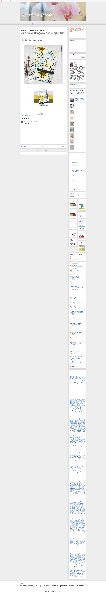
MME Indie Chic (72, 507)
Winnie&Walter (73, 575)
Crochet (82, 442)
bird (79, 423)
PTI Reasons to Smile (75, 539)
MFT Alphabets (74, 491)
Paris (81, 522)
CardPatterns (75, 429)
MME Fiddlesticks (72, 506)
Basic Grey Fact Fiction (79, 411)
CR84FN (72, 442)
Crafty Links (45, 24)
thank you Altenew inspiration (76, 556)
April (73, 165)
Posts (72, 256)
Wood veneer (81, 575)
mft (84, 490)
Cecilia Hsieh (77, 62)
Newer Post (23, 146)
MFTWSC (78, 501)
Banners (81, 408)
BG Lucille (82, 421)
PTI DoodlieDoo (82, 530)
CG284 (82, 434)
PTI (77, 527)
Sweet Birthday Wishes (76, 167)
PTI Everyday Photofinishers (76, 531)
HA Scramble (76, 463)
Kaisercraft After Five (80, 470)
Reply (25, 124)
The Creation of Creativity (76, 356)
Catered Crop (72, 434)
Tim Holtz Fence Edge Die (78, 560)
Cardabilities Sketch (73, 428)
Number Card (77, 516)
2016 (72, 182)
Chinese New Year (73, 436)
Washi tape (72, 570)
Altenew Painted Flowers (77, 396)
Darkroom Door (72, 445)
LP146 (71, 487)
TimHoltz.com (74, 281)
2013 (72, 187)
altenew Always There (74, 381)
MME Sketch (83, 509)
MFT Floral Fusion (80, 494)
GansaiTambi (76, 458)
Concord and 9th (73, 441)
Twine (74, 564)
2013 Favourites (81, 372)
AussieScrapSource (77, 405)
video (52, 33)
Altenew (71, 378)
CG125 (78, 434)
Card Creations (81, 427)
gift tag (84, 459)
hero (71, 466)
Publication (76, 541)
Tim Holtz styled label (79, 562)
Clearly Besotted (82, 439)
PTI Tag (71, 541)
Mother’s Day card (75, 168)
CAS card (77, 430)
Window (75, 574)
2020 (72, 175)
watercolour (80, 570)
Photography (77, 525)
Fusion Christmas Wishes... (76, 324)
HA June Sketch (79, 461)
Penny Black (79, 523)
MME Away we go (73, 504)
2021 (72, 174)
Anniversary (72, 404)
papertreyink (76, 522)
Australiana (71, 407)
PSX (74, 527)
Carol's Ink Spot (27, 121)
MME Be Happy (81, 504)
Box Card (81, 425)
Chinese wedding (80, 436)
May (73, 164)
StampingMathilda (75, 297)
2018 (72, 179)
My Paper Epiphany (75, 276)
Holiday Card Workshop (73, 468)
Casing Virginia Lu (78, 145)
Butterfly (76, 426)
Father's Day (76, 454)
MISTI (82, 501)
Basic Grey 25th (73, 409)
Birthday (83, 423)
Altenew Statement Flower (28, 115)
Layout (76, 486)
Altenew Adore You (80, 380)
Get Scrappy (79, 459)
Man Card (77, 488)
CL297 (71, 439)
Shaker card (72, 545)
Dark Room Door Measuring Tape (78, 444)
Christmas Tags (76, 438)
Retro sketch (76, 542)
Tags (75, 555)
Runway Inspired (73, 543)
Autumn (82, 407)
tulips (70, 564)
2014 (72, 185)
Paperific (71, 522)
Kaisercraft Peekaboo (79, 478)
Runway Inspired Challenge (77, 351)
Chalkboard (76, 435)
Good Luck (73, 298)
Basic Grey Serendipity (79, 420)
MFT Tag (80, 499)
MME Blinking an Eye (73, 505)
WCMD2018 (73, 573)
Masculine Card (73, 489)
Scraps (71, 544)
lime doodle (73, 292)
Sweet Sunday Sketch (81, 552)
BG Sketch (78, 422)
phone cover (82, 524)
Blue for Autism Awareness (78, 111)
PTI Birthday (82, 528)
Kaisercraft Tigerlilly (81, 482)
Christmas (72, 437)
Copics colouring (82, 441)
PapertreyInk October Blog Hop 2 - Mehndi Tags (79, 123)
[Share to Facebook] (41, 114)
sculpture (75, 544)
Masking (79, 489)
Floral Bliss (71, 455)
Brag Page (70, 24)
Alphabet (77, 377)
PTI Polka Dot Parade (81, 538)
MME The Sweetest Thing (76, 510)
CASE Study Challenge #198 (76, 362)
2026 (72, 155)
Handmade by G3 (74, 337)
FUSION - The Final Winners (76, 303)
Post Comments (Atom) (46, 150)
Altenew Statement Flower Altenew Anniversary (77, 400)
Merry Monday (76, 490)
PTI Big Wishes (76, 528)
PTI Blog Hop (74, 529)
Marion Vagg (82, 488)
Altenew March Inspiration (25, 39)
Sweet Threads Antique (74, 553)
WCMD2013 (77, 571)
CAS (72, 430)
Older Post (63, 146)
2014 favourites (72, 373)
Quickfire (81, 541)
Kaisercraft (72, 470)
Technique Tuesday (81, 555)
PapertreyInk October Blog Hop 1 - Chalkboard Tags (79, 99)
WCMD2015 (72, 572)
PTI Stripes (81, 540)
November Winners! (74, 348)
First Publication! (78, 104)
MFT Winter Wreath (79, 500)
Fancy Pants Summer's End (79, 453)
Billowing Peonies (74, 423)
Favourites (82, 454)
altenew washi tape (80, 401)
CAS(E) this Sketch (80, 431)
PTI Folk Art (79, 532)
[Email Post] (35, 113)
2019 (72, 177)
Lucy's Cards (73, 306)
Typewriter (79, 564)
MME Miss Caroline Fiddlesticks (75, 509)
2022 (72, 160)
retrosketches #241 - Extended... (77, 343)
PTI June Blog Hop (78, 139)
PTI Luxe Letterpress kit (74, 537)
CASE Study (73, 361)
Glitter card (72, 460)
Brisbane (71, 426)
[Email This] (37, 114)
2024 (72, 159)
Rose (83, 542)
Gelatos (82, 458)
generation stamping (73, 459)
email (82, 79)
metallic (81, 490)
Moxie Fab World (76, 513)
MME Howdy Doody (80, 506)
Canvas (75, 427)
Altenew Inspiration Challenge (76, 389)
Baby (71, 408)
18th (70, 372)
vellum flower (77, 566)
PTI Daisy (76, 530)
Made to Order (62, 24)
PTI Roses (76, 540)
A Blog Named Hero (75, 347)
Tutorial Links (53, 24)
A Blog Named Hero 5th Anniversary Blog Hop (79, 93)
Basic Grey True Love (74, 421)
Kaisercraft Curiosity (75, 473)
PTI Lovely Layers (79, 535)
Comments (73, 258)
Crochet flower (72, 443)
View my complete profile (74, 80)
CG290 (71, 435)
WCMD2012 (72, 571)
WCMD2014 (83, 571)
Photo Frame (72, 525)
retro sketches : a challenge (77, 342)
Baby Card (75, 408)
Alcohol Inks (72, 377)
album (82, 376)
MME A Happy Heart (79, 502)
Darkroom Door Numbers (76, 446)
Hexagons (82, 467)
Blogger (59, 591)
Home (23, 24)
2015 (72, 184)
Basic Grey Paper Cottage (75, 417)
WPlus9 (74, 576)
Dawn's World (74, 265)
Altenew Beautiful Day (79, 382)
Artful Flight (78, 404)
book (77, 425)
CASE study (74, 432)
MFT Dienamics (78, 493)
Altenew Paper (78, 397)
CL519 (74, 439)
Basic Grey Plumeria (74, 419)
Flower (71, 456)
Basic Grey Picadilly (79, 418)
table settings (82, 554)
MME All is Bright (80, 503)
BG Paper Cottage (72, 422)
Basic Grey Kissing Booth (74, 412)
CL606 (77, 439)
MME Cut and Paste (81, 505)
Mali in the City (77, 487)
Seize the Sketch (81, 544)
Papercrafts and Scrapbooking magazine (76, 521)
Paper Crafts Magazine (77, 519)
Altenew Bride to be (73, 383)
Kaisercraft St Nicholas (74, 481)
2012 (72, 189)
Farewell (71, 454)
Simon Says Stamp (79, 545)
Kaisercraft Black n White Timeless (76, 471)
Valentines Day (77, 565)
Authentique (77, 407)
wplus (70, 576)
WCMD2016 (77, 572)
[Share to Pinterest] (42, 114)
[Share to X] (40, 114)
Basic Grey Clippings (77, 410)
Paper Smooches (78, 520)
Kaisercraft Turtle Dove (74, 484)
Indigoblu (80, 468)
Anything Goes (39, 40)
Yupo (78, 576)
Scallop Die (82, 543)
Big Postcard (83, 422)
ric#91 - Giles (73, 352)
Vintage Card (76, 567)
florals (82, 455)
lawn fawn (71, 486)
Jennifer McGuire (76, 469)
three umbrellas (74, 366)
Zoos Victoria (82, 576)
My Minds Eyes (78, 515)
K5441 (82, 469)
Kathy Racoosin (80, 485)
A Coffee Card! (77, 133)
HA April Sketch (73, 461)
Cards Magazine (82, 429)
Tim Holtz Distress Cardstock (79, 557)
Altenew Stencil (72, 401)
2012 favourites (75, 372)
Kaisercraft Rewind (80, 480)
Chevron (81, 435)
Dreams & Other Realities (76, 323)
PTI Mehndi (82, 537)
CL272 (82, 438)
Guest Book (83, 460)
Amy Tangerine (80, 403)
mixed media (72, 502)
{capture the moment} (75, 316)
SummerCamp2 (72, 552)
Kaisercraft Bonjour (73, 472)
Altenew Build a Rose (81, 383)
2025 (72, 157)
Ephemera (73, 333)
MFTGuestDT (72, 501)
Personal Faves (37, 24)
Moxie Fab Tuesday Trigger (79, 512)
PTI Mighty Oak (74, 538)
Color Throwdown (74, 440)
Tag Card (71, 555)
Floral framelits (77, 455)
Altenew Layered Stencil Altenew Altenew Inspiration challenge (77, 393)
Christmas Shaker (74, 307)
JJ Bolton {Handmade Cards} (77, 311)
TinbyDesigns (81, 563)
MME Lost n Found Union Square (78, 508)
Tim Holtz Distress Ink (74, 558)
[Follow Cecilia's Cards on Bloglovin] (77, 31)
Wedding (78, 573)
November (74, 162)
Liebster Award (81, 486)
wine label (81, 574)
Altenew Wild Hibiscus (74, 402)
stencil (82, 549)
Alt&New (81, 377)
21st (84, 373)
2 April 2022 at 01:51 (34, 121)
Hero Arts (76, 466)
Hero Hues (77, 467)
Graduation (77, 460)
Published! (29, 24)
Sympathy (76, 554)
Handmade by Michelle (75, 270)
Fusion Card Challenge (76, 302)
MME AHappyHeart (73, 503)
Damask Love (74, 286)
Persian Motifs (75, 524)
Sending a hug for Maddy (80, 116)
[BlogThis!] (39, 114)
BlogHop (72, 424)
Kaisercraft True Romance (77, 483)
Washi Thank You (78, 127)
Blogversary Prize (79, 424)
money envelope (78, 511)
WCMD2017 (83, 572)
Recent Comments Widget (73, 86)
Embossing (76, 452)
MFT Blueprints (78, 492)
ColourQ (81, 440)
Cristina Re (78, 442)
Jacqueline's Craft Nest (76, 332)
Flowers (75, 456)
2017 (72, 180)
